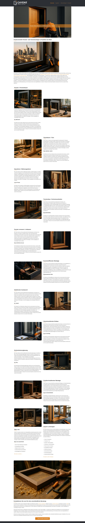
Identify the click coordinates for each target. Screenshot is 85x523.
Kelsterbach (49, 74)
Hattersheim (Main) (43, 74)
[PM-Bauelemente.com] (20, 3)
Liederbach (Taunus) (56, 74)
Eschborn (25, 75)
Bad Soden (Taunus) (20, 75)
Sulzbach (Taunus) (55, 503)
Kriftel (52, 74)
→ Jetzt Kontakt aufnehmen (42, 518)
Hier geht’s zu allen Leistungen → (48, 456)
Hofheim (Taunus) (62, 74)
